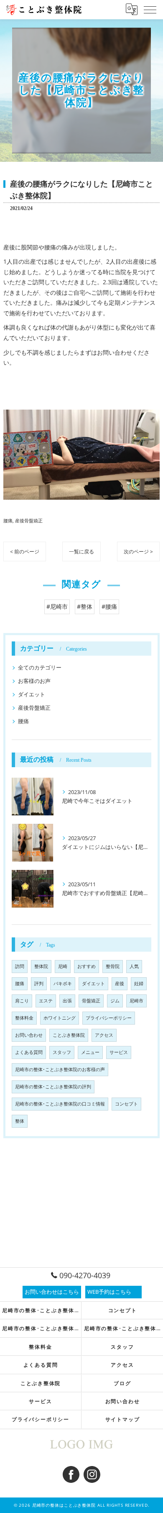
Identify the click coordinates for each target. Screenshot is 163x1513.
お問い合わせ (29, 1035)
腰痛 (8, 520)
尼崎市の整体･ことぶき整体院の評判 (53, 1087)
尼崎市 (136, 1001)
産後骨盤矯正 (29, 520)
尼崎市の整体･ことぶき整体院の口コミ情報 (60, 1104)
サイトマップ (122, 1419)
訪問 (19, 966)
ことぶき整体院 (69, 1035)
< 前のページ (24, 551)
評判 (38, 983)
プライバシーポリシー (109, 1018)
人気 (134, 966)
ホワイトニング (59, 1018)
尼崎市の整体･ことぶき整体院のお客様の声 (60, 1069)
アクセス (104, 1035)
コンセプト (126, 1104)
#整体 (84, 606)
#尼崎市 (57, 606)
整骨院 (113, 966)
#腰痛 (109, 606)
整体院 (41, 966)
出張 (67, 1001)
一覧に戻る (81, 551)
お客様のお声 (34, 681)
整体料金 (24, 1018)
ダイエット (31, 694)
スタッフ (62, 1052)
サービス (119, 1052)
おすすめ (86, 966)
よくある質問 (29, 1052)
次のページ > (138, 551)
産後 (119, 983)
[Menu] (150, 9)
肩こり (22, 1001)
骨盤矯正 (91, 1001)
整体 (19, 1121)
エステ (46, 1001)
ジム (115, 1001)
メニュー (90, 1052)
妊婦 (138, 983)
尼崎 (62, 966)
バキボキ (62, 983)
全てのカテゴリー (39, 667)
